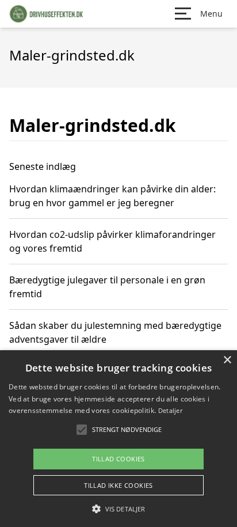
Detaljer (170, 410)
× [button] (227, 360)
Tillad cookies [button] (118, 458)
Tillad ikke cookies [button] (118, 485)
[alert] (118, 438)
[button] (118, 508)
